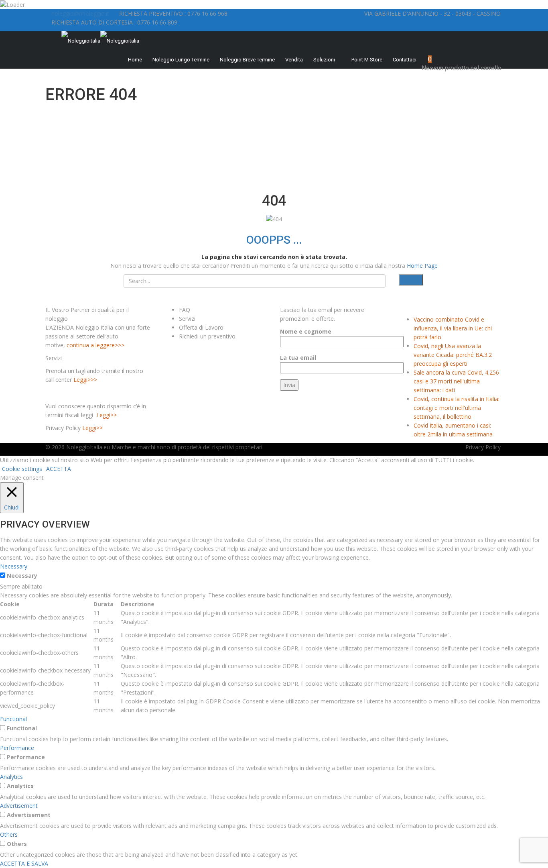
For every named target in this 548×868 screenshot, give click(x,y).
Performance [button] (17, 748)
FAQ (184, 310)
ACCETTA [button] (58, 469)
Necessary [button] (13, 566)
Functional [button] (13, 719)
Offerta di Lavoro (201, 327)
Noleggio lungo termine (180, 60)
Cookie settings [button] (22, 469)
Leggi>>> (85, 379)
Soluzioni (324, 60)
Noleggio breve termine (247, 60)
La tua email (298, 357)
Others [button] (9, 834)
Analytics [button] (11, 776)
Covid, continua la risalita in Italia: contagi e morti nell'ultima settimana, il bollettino (456, 407)
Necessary (22, 575)
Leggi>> (106, 415)
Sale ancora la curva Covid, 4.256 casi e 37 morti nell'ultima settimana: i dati (456, 381)
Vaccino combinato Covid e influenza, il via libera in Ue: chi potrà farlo (453, 328)
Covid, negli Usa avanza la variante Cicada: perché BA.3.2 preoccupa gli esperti (453, 354)
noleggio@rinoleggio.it (80, 13)
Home (135, 60)
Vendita (294, 60)
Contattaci (404, 60)
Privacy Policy (483, 447)
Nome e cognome (305, 331)
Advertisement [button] (19, 805)
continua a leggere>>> (95, 345)
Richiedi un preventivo (207, 336)
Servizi (187, 318)
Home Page (422, 265)
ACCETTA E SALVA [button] (24, 863)
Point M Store (366, 60)
